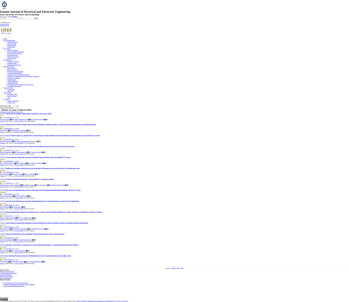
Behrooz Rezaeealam (21, 229)
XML (178, 268)
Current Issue (11, 89)
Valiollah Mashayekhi (35, 261)
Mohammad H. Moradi (19, 130)
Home (5, 39)
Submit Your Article (13, 57)
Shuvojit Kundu (4, 174)
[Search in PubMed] (13, 119)
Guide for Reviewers (13, 61)
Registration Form (12, 55)
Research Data (11, 79)
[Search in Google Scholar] (11, 119)
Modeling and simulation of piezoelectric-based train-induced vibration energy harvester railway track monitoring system (42, 168)
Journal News (11, 47)
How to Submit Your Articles (15, 52)
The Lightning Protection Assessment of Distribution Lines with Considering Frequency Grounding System (38, 256)
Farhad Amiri (4, 130)
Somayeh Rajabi (4, 119)
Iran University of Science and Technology (16, 283)
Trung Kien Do (4, 250)
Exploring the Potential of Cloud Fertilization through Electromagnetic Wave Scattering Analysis (35, 234)
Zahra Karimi (43, 185)
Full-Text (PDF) (19, 121)
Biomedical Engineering (7, 271)
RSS (182, 268)
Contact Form (11, 102)
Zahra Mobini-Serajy (6, 152)
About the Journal (12, 42)
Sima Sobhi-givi (22, 196)
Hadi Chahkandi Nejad (21, 119)
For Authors (7, 48)
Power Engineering (5, 278)
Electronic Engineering (6, 276)
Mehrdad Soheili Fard (58, 185)
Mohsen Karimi (29, 185)
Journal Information (9, 40)
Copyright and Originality (14, 53)
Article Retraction (12, 83)
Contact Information (13, 101)
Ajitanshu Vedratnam (36, 163)
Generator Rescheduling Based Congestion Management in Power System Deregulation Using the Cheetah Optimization (42, 201)
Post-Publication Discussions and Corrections (20, 84)
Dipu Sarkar (17, 207)
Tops (8, 97)
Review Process (11, 58)
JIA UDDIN (30, 174)
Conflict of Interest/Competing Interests (18, 75)
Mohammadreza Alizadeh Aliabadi (10, 185)
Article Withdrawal (12, 81)
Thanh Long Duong (19, 250)
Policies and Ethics (9, 66)
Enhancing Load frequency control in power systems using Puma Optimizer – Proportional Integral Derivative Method (41, 245)
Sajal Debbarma (4, 207)
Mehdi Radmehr (21, 152)
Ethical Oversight (12, 70)
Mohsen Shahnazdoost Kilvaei (25, 141)
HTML (174, 268)
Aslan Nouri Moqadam (6, 240)
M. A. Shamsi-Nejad (26, 218)
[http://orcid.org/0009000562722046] (36, 141)
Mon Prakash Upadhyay (7, 163)
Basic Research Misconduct (15, 71)
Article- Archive (8, 88)
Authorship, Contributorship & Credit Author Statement (23, 76)
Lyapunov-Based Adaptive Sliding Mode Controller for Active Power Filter (28, 113)
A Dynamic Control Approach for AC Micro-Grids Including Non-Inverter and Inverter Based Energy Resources (40, 146)
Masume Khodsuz (18, 261)
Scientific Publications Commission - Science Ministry (19, 284)
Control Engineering (6, 275)
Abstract (2, 121)
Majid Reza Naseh (38, 119)
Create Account (4, 24)
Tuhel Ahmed (18, 174)
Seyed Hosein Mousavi (25, 240)
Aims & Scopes (11, 43)
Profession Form (12, 63)
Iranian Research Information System (14, 286)
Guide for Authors (12, 50)
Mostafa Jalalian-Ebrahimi (7, 218)
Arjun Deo (22, 163)
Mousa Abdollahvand (6, 196)
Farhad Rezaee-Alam (38, 229)
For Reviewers (8, 60)
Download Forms (12, 94)
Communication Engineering (8, 273)
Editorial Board (11, 45)
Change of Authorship (13, 78)
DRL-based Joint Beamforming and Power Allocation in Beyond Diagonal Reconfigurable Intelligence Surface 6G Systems (42, 190)
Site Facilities (7, 93)
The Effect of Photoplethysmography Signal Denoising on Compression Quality (29, 179)
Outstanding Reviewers (14, 65)
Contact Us (7, 99)
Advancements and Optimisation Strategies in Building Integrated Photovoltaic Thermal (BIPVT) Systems (37, 157)
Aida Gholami (4, 261)
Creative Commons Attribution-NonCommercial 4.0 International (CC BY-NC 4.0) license (102, 301)
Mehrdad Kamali (5, 229)
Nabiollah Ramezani (6, 141)
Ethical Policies (11, 68)
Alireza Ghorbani (37, 152)
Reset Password (4, 25)
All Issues (10, 91)
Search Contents (12, 96)
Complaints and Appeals (14, 86)
